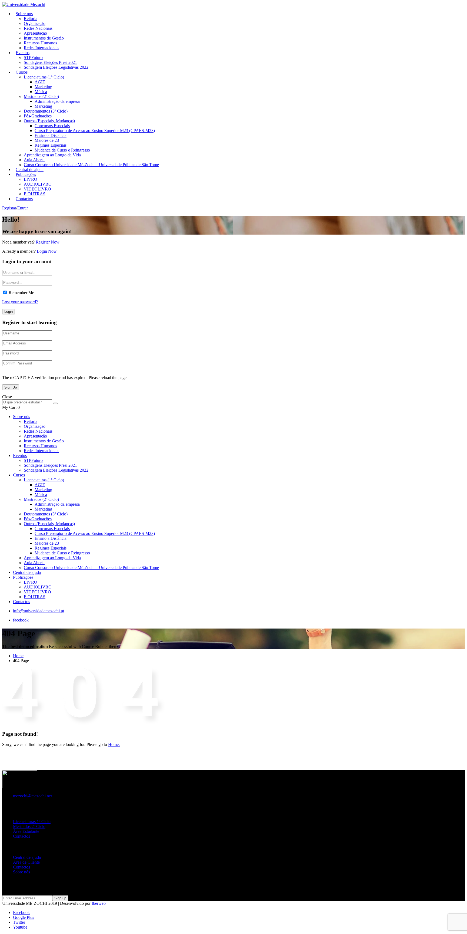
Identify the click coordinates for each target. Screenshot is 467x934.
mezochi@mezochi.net (32, 796)
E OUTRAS (34, 596)
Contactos (24, 198)
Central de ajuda (27, 572)
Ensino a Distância (50, 135)
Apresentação (35, 33)
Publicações (26, 174)
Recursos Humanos (40, 43)
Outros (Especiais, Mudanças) (49, 121)
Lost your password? (20, 302)
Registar (9, 208)
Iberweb (99, 903)
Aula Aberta (34, 159)
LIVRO (30, 179)
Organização (34, 23)
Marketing (43, 86)
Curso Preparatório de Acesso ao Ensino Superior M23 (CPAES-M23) (95, 130)
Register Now (47, 242)
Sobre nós (24, 13)
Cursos (22, 72)
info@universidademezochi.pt (38, 611)
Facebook (21, 912)
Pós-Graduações (38, 116)
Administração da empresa (57, 101)
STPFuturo (33, 57)
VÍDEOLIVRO (37, 189)
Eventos (22, 52)
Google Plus (23, 917)
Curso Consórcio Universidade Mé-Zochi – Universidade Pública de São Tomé (91, 164)
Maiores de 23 (47, 140)
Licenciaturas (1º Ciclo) (44, 77)
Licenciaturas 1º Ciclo (32, 821)
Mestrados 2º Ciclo (29, 826)
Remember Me (21, 292)
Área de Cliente (26, 862)
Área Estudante (26, 831)
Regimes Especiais (50, 145)
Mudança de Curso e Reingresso (62, 150)
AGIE (40, 82)
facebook (21, 620)
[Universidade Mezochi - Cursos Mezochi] (23, 4)
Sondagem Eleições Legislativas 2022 (56, 67)
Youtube (20, 927)
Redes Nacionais (38, 28)
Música (41, 91)
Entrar (22, 208)
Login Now (47, 251)
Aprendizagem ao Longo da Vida (52, 155)
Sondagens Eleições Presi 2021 (50, 62)
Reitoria (30, 18)
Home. (114, 744)
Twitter (19, 922)
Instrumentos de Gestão (44, 38)
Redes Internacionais (41, 47)
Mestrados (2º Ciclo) (41, 96)
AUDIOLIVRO (38, 184)
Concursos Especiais (52, 125)
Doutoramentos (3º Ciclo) (46, 111)
